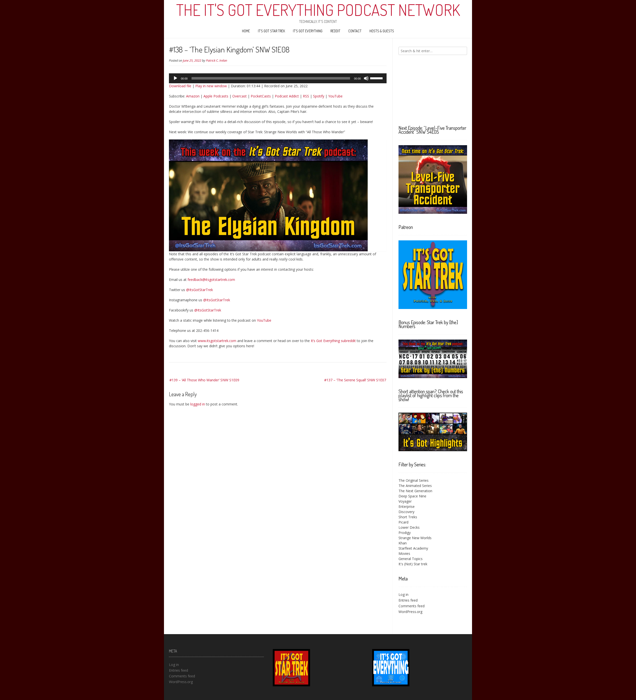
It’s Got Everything (307, 31)
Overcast (239, 96)
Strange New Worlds (415, 537)
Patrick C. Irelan (216, 60)
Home (246, 31)
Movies (404, 553)
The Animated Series (415, 485)
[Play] (175, 78)
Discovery (406, 511)
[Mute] (366, 78)
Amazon (192, 96)
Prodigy (404, 532)
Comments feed (411, 606)
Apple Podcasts (215, 96)
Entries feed (408, 600)
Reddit (335, 31)
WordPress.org (410, 611)
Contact (354, 31)
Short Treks (407, 517)
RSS (306, 96)
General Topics (410, 558)
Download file (180, 86)
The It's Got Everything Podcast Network (318, 10)
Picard (403, 522)
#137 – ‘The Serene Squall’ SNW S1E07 (355, 380)
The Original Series (413, 480)
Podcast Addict (287, 96)
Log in (403, 594)
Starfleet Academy (413, 548)
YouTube (335, 96)
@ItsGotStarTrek (199, 289)
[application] (278, 78)
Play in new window (211, 86)
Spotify (318, 96)
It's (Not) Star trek (412, 564)
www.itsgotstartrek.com (217, 340)
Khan (402, 543)
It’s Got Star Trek (271, 31)
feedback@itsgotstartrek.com (211, 279)
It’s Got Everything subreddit (333, 340)
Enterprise (406, 506)
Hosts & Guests (381, 31)
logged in (197, 404)
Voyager (405, 501)
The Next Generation (415, 490)
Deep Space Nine (412, 496)
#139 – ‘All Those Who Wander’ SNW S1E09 (204, 380)
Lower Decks (409, 527)
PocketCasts (261, 96)
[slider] (377, 77)
